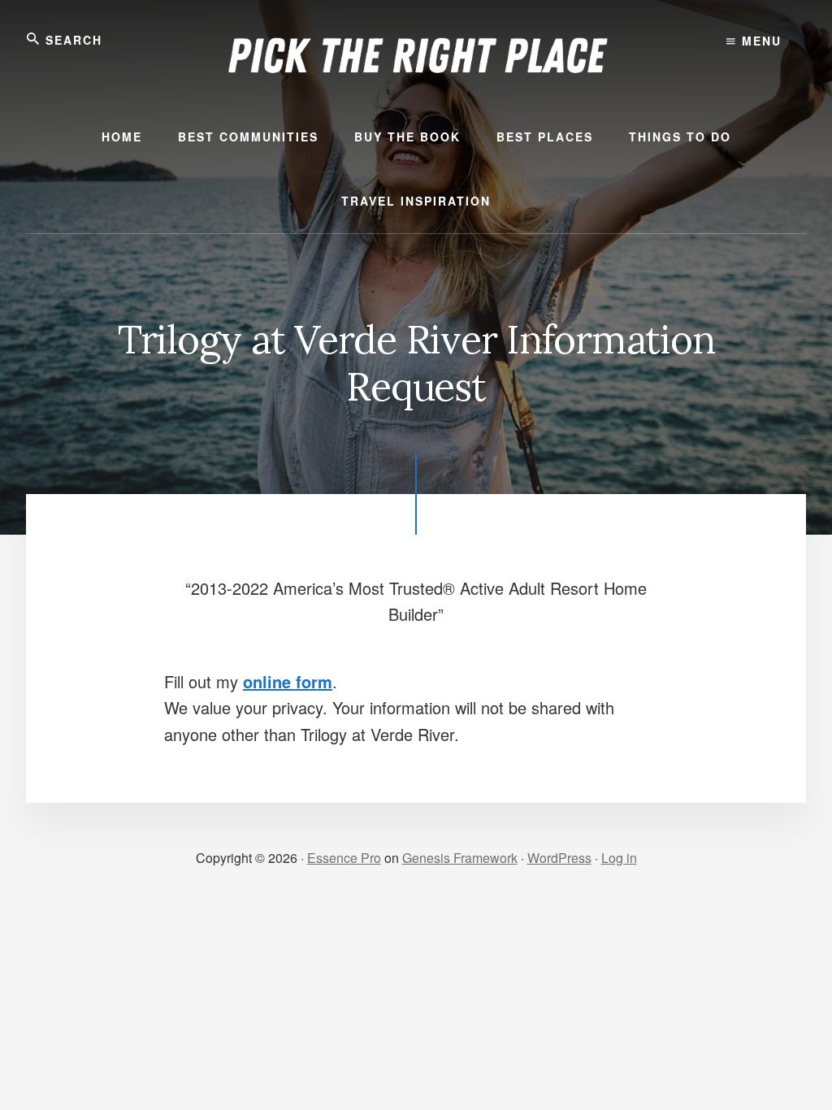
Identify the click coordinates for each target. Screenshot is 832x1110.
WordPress (559, 857)
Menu (759, 41)
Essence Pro (344, 857)
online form (287, 681)
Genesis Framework (460, 857)
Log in (619, 857)
